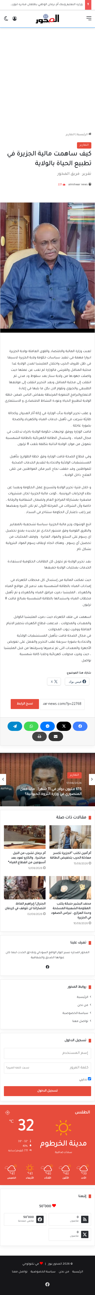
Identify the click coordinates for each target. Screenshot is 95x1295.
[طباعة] (39, 736)
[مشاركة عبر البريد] (55, 736)
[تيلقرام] (15, 726)
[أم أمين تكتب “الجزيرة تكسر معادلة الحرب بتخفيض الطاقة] (70, 837)
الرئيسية (82, 134)
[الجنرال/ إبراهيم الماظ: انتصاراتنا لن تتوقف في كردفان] (25, 887)
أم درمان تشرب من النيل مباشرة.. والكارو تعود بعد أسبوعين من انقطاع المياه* (27, 858)
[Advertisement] (47, 80)
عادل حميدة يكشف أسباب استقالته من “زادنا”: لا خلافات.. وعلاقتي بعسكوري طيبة (48, 792)
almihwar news (78, 184)
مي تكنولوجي (30, 1264)
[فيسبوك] (80, 726)
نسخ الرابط (25, 704)
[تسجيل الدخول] (14, 20)
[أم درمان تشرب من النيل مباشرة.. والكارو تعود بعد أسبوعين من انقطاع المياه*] (25, 837)
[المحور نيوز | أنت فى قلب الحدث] (47, 19)
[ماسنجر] (47, 726)
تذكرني (83, 1080)
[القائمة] (88, 20)
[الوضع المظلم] (6, 20)
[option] (47, 779)
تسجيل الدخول (47, 1091)
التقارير (70, 134)
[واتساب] (31, 726)
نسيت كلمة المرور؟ (17, 1067)
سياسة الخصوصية (75, 1013)
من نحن (82, 1005)
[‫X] (64, 726)
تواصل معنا (80, 1021)
